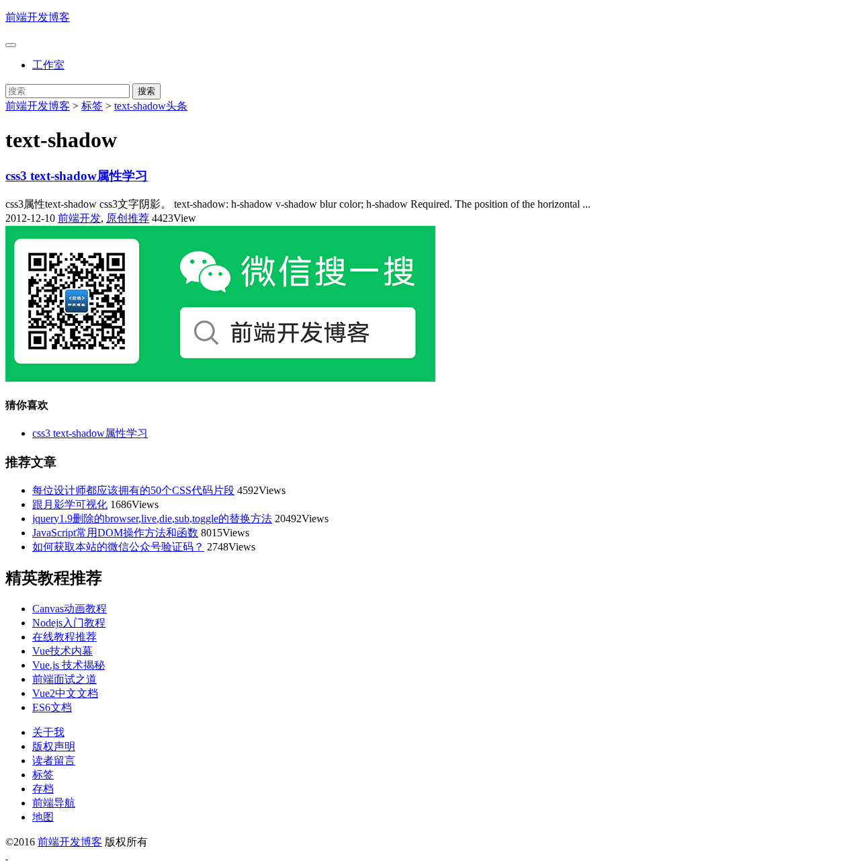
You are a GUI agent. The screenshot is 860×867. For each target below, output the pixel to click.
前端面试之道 (64, 679)
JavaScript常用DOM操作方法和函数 (115, 532)
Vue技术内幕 (62, 651)
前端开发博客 (37, 17)
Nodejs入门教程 (68, 622)
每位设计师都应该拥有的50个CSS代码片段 (133, 490)
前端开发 (79, 218)
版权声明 (53, 746)
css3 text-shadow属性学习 (76, 176)
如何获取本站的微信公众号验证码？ (118, 546)
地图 (43, 817)
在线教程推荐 (64, 637)
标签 (92, 106)
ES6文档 (52, 707)
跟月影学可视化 (70, 504)
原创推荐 (127, 218)
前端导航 (53, 803)
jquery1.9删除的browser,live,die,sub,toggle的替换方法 (152, 518)
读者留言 (53, 760)
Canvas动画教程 (69, 608)
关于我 (48, 732)
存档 (43, 788)
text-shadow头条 (150, 106)
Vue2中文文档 (65, 693)
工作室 (48, 65)
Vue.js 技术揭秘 (68, 665)
